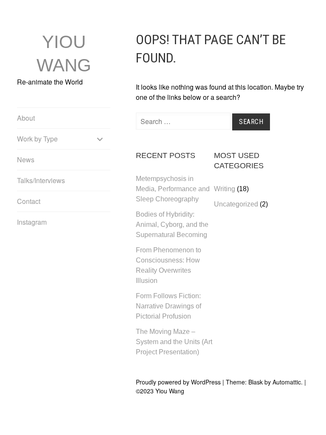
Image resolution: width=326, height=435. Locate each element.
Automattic (287, 382)
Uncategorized (236, 204)
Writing (224, 188)
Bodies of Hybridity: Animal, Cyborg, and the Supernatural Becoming (172, 224)
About (26, 118)
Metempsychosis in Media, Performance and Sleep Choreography (173, 189)
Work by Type (37, 139)
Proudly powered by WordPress (178, 382)
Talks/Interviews (41, 180)
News (25, 159)
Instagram (32, 222)
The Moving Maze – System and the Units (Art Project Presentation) (174, 342)
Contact (28, 201)
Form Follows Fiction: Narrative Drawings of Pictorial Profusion (168, 306)
